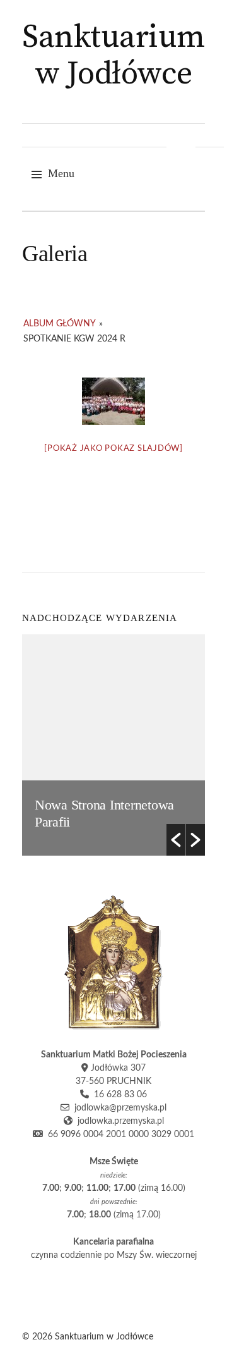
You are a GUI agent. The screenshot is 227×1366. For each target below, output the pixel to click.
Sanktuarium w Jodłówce (113, 56)
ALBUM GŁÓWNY (59, 323)
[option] (113, 745)
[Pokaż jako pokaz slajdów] (113, 449)
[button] (175, 840)
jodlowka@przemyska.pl (117, 1108)
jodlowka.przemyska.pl (118, 1121)
